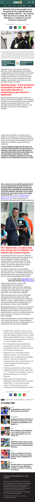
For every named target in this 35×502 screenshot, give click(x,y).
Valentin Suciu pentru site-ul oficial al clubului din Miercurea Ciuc (15, 196)
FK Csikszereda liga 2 (19, 399)
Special (29, 6)
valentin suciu (29, 399)
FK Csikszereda (9, 399)
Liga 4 (14, 6)
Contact (6, 478)
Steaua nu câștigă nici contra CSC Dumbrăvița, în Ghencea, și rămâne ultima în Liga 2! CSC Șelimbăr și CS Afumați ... (21, 455)
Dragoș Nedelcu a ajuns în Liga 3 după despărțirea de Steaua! (20, 410)
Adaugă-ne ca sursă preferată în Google (8, 63)
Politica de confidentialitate (14, 476)
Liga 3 (9, 6)
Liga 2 (5, 6)
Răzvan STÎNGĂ (9, 24)
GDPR (26, 476)
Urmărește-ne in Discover (26, 63)
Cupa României (21, 6)
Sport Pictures (28, 281)
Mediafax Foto (27, 279)
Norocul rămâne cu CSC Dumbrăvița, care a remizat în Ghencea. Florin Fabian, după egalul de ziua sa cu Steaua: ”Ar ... (21, 433)
